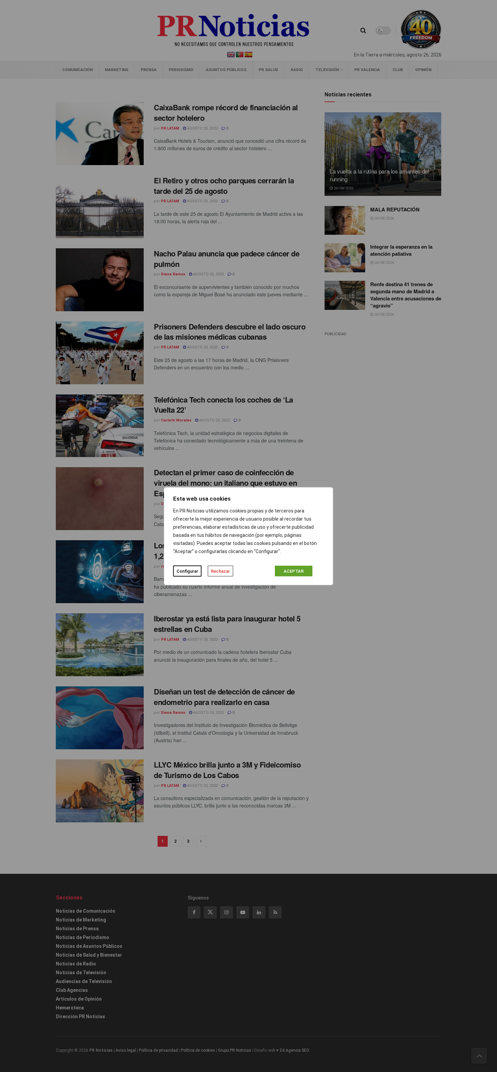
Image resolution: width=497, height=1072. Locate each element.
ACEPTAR (294, 570)
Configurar (187, 570)
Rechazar (220, 570)
